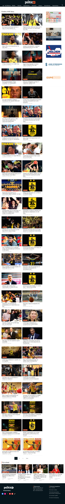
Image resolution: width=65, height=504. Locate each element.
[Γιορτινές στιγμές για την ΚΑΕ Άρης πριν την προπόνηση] (11, 315)
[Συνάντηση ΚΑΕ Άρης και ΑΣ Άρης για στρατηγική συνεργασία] (32, 240)
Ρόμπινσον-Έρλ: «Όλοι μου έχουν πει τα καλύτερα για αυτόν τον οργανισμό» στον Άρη (32, 28)
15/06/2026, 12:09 (25, 122)
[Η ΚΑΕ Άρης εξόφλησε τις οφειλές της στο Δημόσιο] (11, 352)
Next (27, 458)
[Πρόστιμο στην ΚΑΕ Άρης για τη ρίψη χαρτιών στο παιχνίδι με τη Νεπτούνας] (32, 222)
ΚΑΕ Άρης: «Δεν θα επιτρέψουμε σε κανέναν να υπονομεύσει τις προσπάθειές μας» (31, 268)
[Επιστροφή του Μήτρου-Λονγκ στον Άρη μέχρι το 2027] (11, 444)
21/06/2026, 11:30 (4, 102)
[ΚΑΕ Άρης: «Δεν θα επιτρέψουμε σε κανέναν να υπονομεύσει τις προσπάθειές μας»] (32, 259)
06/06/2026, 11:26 (25, 140)
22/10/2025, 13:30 (5, 380)
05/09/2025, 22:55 (25, 399)
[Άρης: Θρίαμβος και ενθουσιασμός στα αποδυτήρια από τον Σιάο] (11, 259)
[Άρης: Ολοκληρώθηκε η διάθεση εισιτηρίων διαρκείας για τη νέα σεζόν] (11, 425)
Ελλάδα (13, 5)
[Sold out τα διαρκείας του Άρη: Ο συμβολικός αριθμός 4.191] (32, 74)
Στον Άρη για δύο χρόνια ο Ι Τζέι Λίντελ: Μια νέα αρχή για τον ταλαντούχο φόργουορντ (10, 120)
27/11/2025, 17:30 (4, 343)
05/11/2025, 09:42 (25, 362)
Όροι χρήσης (52, 487)
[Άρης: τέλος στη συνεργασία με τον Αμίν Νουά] (11, 39)
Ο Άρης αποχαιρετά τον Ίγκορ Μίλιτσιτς (11, 155)
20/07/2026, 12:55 (4, 65)
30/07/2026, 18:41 (4, 48)
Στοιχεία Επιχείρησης (54, 497)
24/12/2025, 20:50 (25, 306)
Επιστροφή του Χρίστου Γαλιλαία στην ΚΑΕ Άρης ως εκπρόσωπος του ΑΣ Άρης (32, 212)
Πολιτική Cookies (53, 489)
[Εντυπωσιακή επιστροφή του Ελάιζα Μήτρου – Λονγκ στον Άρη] (32, 444)
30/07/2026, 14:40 (25, 48)
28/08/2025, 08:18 (25, 417)
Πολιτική (19, 5)
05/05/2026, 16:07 (25, 177)
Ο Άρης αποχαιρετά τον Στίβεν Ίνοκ (10, 63)
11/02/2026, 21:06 (4, 251)
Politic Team (9, 48)
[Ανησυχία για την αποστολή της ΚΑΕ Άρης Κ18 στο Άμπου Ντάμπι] (11, 222)
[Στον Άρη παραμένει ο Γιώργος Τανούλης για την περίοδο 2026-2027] (11, 92)
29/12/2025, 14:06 (4, 307)
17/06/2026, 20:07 (4, 122)
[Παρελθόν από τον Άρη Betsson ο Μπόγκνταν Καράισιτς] (11, 370)
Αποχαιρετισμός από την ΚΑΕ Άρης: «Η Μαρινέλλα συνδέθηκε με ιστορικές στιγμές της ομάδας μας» (11, 212)
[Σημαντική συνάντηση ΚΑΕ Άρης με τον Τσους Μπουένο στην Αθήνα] (11, 166)
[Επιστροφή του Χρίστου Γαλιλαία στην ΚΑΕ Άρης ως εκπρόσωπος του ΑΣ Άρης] (32, 203)
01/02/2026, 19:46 (5, 269)
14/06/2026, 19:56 (4, 140)
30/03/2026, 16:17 (25, 195)
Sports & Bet (4, 24)
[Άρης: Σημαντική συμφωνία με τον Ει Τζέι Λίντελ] (32, 131)
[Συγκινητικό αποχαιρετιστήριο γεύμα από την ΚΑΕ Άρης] (32, 148)
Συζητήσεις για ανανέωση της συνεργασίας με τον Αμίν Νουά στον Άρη (10, 305)
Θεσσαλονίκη (47, 5)
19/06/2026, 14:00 (25, 103)
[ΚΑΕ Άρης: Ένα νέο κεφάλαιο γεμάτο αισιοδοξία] (11, 333)
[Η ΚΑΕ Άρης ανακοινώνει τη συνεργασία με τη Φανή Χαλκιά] (32, 315)
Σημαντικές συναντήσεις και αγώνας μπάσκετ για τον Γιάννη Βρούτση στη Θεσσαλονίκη (31, 342)
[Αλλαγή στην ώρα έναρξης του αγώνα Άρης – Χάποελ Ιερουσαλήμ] (32, 278)
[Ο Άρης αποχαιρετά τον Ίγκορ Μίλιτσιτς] (11, 148)
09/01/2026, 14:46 (25, 288)
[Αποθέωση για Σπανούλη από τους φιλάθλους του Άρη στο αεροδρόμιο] (11, 131)
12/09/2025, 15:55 (25, 380)
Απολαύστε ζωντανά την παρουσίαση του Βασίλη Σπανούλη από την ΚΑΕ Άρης (31, 120)
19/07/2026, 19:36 (25, 66)
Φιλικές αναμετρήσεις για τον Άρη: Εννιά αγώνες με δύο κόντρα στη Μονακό (31, 433)
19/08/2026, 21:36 (4, 29)
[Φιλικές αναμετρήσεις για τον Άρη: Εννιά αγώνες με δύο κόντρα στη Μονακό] (32, 425)
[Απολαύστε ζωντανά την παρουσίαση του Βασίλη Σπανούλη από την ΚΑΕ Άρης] (32, 111)
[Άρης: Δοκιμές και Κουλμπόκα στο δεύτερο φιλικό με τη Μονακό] (11, 388)
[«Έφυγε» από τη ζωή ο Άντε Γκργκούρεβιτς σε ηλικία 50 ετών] (11, 278)
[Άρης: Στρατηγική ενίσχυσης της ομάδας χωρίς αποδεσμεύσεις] (32, 352)
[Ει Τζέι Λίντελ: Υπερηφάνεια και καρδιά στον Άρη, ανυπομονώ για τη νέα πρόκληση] (32, 92)
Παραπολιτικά (26, 5)
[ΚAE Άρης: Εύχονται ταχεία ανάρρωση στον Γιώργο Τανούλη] (11, 407)
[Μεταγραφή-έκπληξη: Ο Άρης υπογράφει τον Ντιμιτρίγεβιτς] (11, 74)
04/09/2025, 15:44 (5, 417)
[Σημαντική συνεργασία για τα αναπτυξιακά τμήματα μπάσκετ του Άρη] (11, 185)
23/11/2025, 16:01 (4, 362)
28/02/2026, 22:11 (4, 232)
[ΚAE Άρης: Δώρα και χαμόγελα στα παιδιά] (32, 296)
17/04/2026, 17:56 (4, 195)
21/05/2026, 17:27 (4, 176)
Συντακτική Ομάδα (53, 495)
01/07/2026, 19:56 (4, 84)
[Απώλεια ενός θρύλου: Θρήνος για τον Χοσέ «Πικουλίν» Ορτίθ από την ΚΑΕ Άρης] (32, 166)
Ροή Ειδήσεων (8, 5)
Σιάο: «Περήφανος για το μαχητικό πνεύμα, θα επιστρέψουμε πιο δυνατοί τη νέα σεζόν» (11, 249)
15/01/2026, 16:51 (4, 288)
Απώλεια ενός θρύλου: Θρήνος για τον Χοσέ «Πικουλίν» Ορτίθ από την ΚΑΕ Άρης (32, 175)
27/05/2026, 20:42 (25, 158)
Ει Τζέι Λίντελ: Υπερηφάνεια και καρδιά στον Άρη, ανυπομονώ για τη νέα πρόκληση (32, 101)
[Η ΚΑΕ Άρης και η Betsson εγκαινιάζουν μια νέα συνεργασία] (32, 370)
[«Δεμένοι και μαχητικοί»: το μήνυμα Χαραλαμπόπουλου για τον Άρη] (32, 39)
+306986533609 (39, 490)
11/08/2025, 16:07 (4, 454)
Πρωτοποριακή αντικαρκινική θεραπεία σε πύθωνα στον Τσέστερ (9, 476)
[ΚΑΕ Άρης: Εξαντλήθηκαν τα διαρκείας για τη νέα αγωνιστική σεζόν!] (32, 407)
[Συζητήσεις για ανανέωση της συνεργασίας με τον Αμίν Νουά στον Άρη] (11, 296)
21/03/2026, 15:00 (25, 214)
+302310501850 (39, 489)
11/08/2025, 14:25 (25, 454)
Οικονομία (34, 5)
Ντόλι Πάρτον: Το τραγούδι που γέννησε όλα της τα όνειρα (55, 476)
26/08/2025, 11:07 (25, 436)
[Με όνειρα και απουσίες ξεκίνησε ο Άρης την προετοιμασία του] (11, 20)
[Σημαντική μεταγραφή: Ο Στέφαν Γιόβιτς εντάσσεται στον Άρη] (32, 57)
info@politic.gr (39, 487)
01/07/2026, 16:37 (25, 84)
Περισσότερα (55, 5)
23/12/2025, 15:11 (4, 325)
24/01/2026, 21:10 (25, 270)
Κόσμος (40, 5)
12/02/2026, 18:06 (25, 232)
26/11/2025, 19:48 (25, 344)
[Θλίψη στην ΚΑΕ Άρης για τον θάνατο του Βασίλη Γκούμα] (32, 185)
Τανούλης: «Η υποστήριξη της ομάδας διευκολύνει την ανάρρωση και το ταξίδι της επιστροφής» (32, 396)
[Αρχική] (3, 6)
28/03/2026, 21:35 (5, 214)
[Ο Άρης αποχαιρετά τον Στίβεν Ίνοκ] (11, 57)
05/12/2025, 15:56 (25, 325)
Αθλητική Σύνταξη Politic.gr (12, 29)
